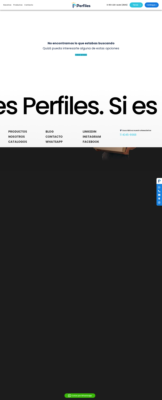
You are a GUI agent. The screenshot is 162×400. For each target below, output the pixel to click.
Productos (17, 5)
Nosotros (7, 5)
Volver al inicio (81, 55)
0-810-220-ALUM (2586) (117, 5)
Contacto (28, 5)
